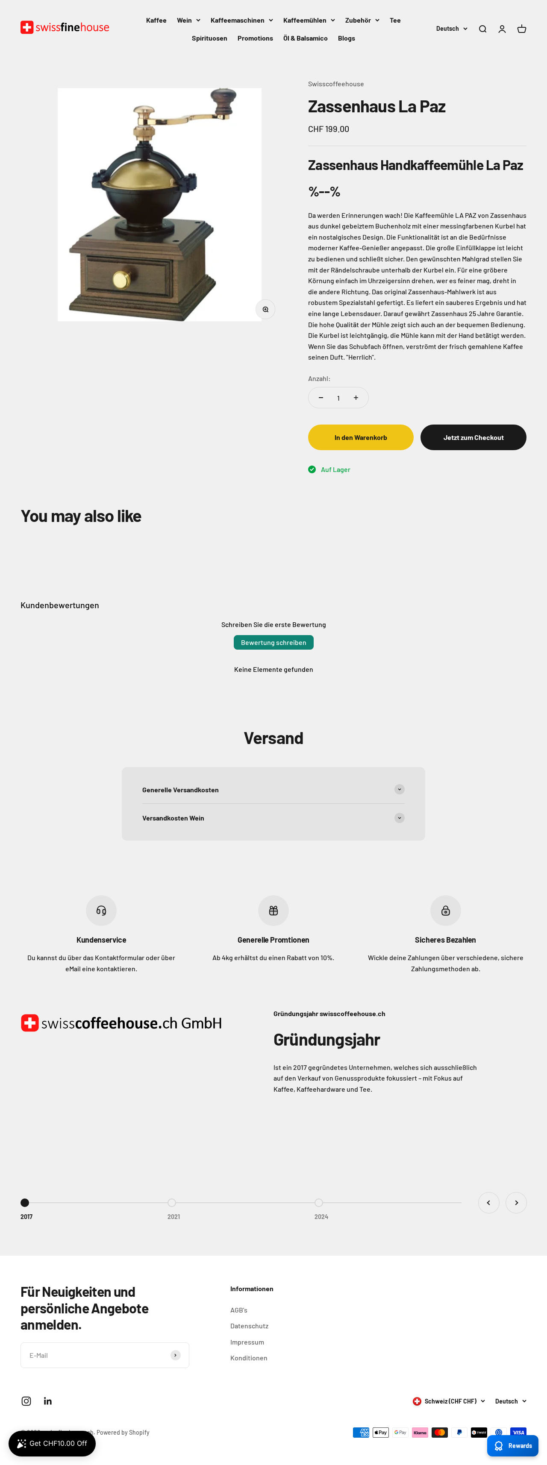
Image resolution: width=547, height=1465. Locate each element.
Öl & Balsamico (305, 38)
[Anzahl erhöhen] (356, 397)
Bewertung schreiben (273, 642)
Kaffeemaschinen (238, 20)
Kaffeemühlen (304, 20)
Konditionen (249, 1358)
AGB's (238, 1310)
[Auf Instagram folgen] (26, 1401)
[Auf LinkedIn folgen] (48, 1401)
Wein (184, 20)
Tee (395, 20)
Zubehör (358, 20)
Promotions (255, 38)
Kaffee (156, 20)
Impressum (247, 1342)
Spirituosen (209, 38)
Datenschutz (249, 1325)
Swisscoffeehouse (336, 83)
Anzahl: (319, 378)
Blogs (346, 38)
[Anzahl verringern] (321, 397)
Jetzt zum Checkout (474, 437)
